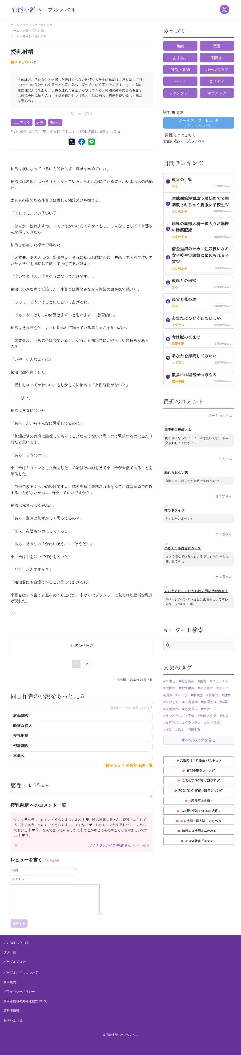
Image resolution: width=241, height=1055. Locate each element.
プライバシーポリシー (19, 991)
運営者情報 (11, 1010)
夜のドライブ (174, 510)
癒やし (27, 36)
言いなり (172, 702)
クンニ (224, 688)
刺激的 (217, 57)
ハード (180, 81)
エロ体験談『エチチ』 (201, 841)
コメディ (217, 81)
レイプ (183, 695)
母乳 (94, 131)
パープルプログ (14, 961)
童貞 (117, 131)
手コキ (70, 131)
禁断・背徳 (180, 69)
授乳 (83, 131)
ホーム (15, 25)
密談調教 (20, 745)
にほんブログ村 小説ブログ (201, 780)
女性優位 (20, 131)
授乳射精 (20, 735)
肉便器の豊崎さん (177, 430)
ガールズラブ (217, 69)
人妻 (26, 30)
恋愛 (217, 46)
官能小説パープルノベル (44, 9)
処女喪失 (191, 709)
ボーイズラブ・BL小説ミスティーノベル (199, 122)
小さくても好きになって (182, 548)
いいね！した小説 (16, 942)
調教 (168, 695)
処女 (227, 695)
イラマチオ (192, 722)
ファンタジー (180, 93)
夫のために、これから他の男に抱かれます (196, 591)
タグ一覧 (10, 952)
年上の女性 (52, 131)
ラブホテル (173, 716)
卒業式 (19, 755)
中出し (170, 681)
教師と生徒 (208, 716)
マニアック (30, 25)
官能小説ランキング (201, 770)
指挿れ (170, 688)
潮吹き (198, 695)
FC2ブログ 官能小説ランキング (200, 790)
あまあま (180, 57)
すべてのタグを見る (198, 740)
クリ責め (206, 688)
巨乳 (35, 131)
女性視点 (172, 722)
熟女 (105, 131)
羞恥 (225, 702)
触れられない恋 (176, 472)
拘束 (225, 716)
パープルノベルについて (21, 972)
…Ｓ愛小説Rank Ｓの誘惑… (200, 810)
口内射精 (191, 702)
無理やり (210, 702)
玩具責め (213, 722)
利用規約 (10, 982)
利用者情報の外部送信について (25, 1001)
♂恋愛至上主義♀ (201, 800)
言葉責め (172, 709)
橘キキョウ (20, 62)
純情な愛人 (22, 725)
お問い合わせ (13, 1020)
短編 (180, 46)
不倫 (191, 716)
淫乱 (168, 730)
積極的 (195, 730)
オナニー (210, 709)
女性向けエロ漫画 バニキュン (200, 760)
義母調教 (20, 715)
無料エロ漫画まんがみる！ (201, 831)
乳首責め (187, 681)
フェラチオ (220, 681)
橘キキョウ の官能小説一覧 (129, 765)
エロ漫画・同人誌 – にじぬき (200, 821)
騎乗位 (214, 695)
